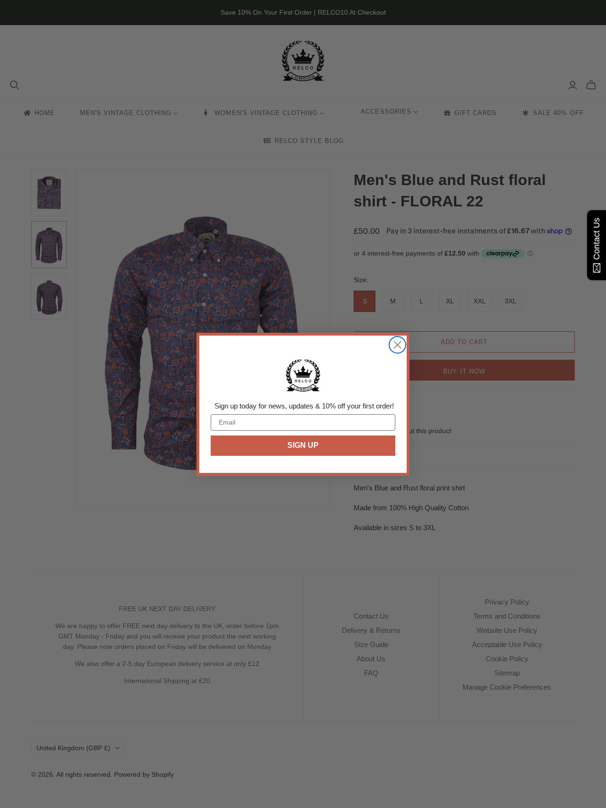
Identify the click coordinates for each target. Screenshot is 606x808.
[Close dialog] (397, 345)
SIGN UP (303, 445)
